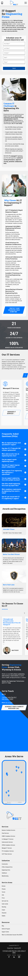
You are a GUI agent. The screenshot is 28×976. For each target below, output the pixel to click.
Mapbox (9, 803)
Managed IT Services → (11, 412)
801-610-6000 (9, 702)
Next (25, 375)
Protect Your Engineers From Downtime (14, 310)
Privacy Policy (10, 948)
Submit (14, 68)
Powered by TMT (17, 948)
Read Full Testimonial (3, 644)
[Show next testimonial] (24, 613)
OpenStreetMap (14, 802)
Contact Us (2, 3)
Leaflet (5, 802)
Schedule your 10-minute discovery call (14, 707)
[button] (8, 791)
